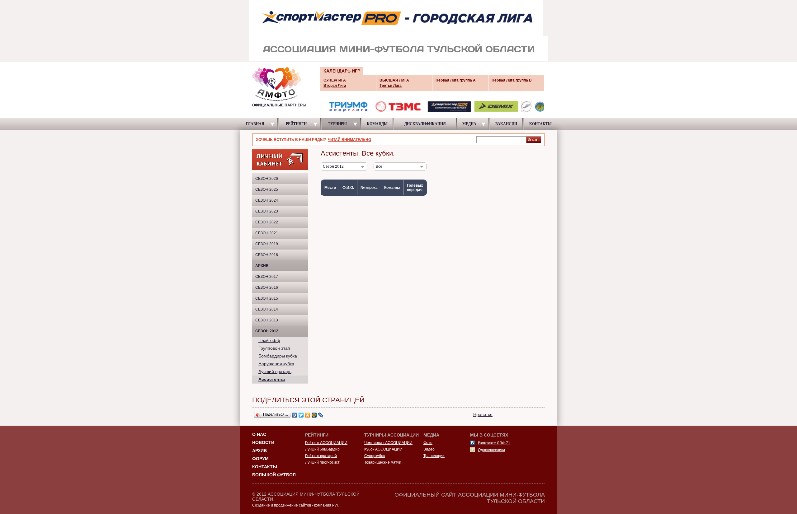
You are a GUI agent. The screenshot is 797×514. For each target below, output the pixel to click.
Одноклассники (491, 450)
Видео (429, 449)
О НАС (259, 434)
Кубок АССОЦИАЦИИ (383, 449)
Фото (427, 443)
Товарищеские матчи (382, 462)
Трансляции (434, 456)
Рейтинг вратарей (321, 456)
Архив (262, 266)
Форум (260, 458)
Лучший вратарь (274, 371)
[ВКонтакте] (294, 415)
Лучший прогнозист (322, 462)
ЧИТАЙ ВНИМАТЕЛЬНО (349, 140)
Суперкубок (374, 456)
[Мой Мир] (314, 415)
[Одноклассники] (307, 415)
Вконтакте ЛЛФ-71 (494, 443)
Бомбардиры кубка (277, 355)
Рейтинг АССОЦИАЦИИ (326, 443)
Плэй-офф (269, 340)
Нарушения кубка (276, 363)
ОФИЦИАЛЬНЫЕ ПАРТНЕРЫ (279, 105)
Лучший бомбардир (322, 449)
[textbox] (501, 139)
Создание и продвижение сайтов (281, 505)
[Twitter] (301, 415)
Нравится (483, 414)
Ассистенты (271, 379)
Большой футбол (274, 474)
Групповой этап (274, 348)
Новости (263, 442)
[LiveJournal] (321, 415)
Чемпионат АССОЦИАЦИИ (388, 443)
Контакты (264, 466)
